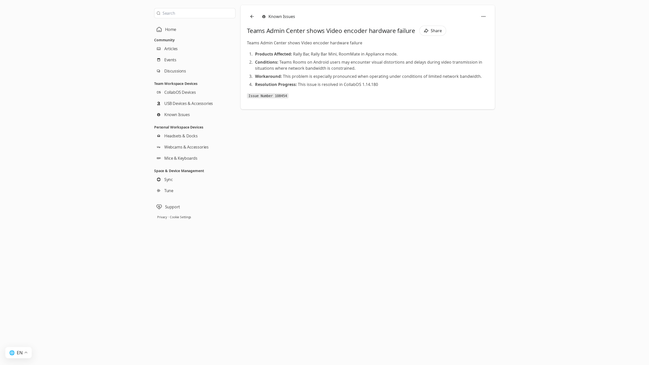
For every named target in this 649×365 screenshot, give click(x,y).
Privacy (162, 217)
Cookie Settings (180, 217)
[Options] (483, 16)
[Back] (252, 16)
